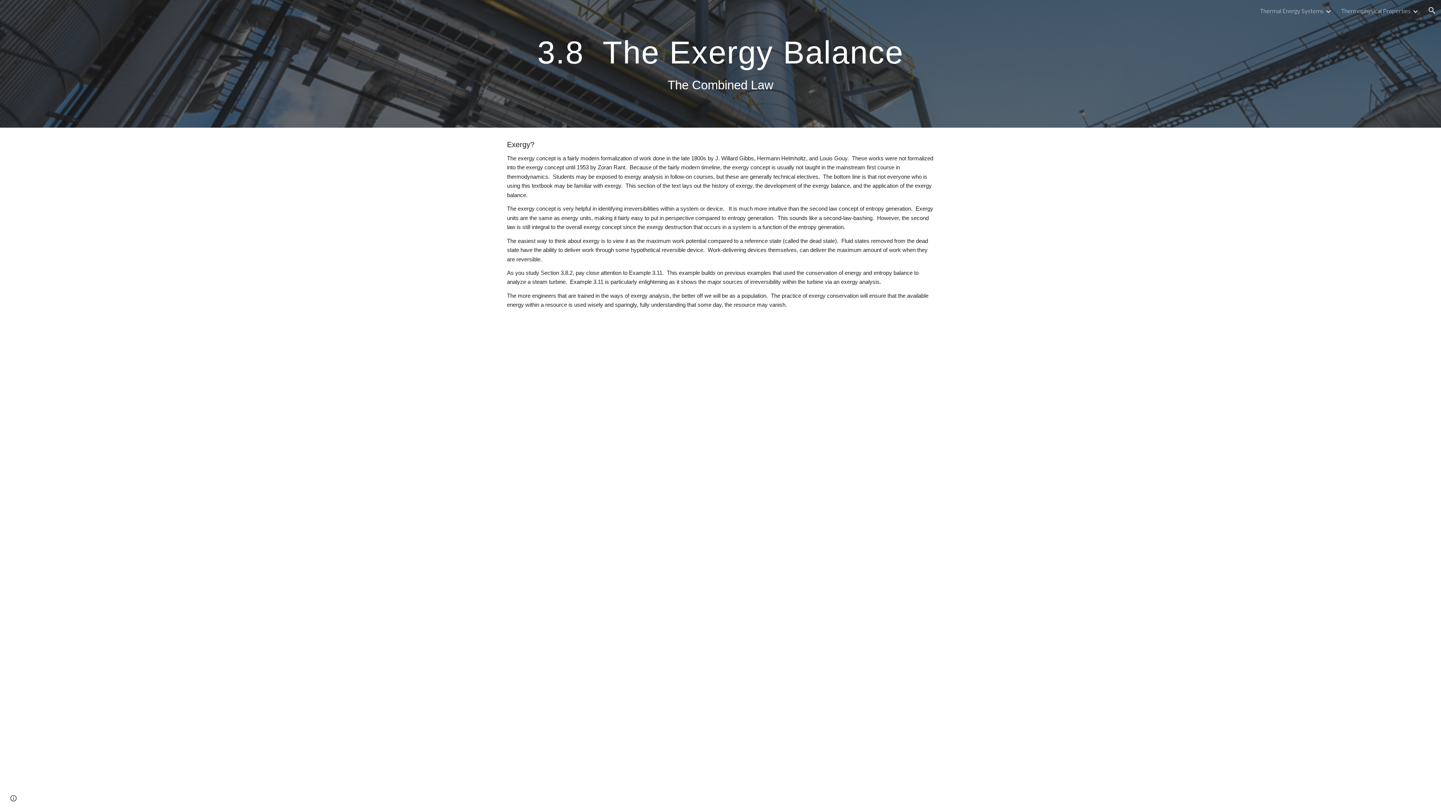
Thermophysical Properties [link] (1376, 10)
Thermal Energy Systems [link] (1292, 10)
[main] (720, 63)
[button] (1432, 11)
